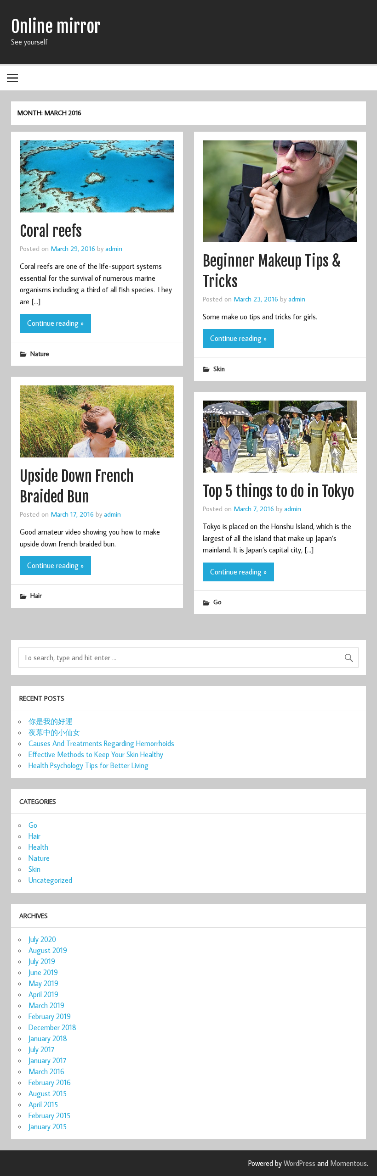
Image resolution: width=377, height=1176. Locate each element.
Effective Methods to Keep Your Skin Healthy (96, 754)
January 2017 (48, 1060)
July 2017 (42, 1049)
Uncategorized (50, 880)
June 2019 (43, 972)
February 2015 (49, 1115)
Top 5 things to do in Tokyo (278, 491)
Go (217, 601)
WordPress (299, 1163)
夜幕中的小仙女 (54, 732)
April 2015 (43, 1104)
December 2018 (52, 1027)
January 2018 (48, 1038)
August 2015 (48, 1093)
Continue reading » (55, 323)
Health (38, 847)
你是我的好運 (51, 721)
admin (113, 248)
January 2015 (48, 1126)
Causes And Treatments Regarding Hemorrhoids (101, 743)
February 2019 (50, 1016)
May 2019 (43, 983)
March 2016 (46, 1071)
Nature (39, 353)
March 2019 (46, 1005)
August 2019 (48, 950)
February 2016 (50, 1082)
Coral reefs (51, 231)
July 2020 (42, 939)
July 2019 (42, 961)
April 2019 (43, 994)
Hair (35, 595)
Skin (219, 368)
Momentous (348, 1163)
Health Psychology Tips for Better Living (89, 765)
